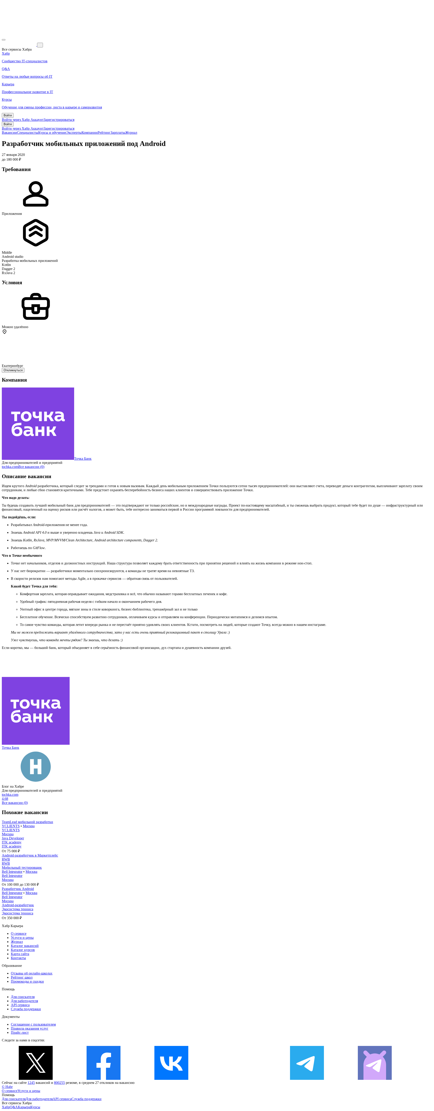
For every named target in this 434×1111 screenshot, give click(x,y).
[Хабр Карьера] (19, 45)
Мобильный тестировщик (22, 867)
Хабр (6, 1107)
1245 (31, 1083)
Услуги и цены (22, 938)
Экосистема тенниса (17, 909)
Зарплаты (118, 132)
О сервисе (18, 933)
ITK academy (11, 842)
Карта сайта (20, 954)
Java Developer (13, 838)
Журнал (131, 132)
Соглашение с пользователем (33, 1024)
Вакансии (9, 132)
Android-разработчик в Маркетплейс (30, 855)
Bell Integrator (12, 872)
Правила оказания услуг (29, 1028)
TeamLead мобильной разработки (27, 822)
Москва (29, 826)
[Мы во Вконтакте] (171, 1078)
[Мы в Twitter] (36, 1078)
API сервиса (20, 1005)
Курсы (35, 1107)
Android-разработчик (18, 905)
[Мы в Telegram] (307, 1078)
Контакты (18, 958)
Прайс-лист (20, 1032)
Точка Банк (83, 458)
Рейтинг (104, 132)
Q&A (14, 1107)
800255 (59, 1083)
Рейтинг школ (22, 977)
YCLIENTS (11, 826)
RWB (6, 859)
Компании (90, 132)
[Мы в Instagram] (239, 1078)
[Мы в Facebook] (103, 1078)
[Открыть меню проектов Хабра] (3, 39)
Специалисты (27, 132)
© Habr (7, 1087)
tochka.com (10, 467)
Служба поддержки (26, 1009)
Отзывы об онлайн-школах (31, 973)
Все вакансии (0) (31, 467)
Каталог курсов (23, 950)
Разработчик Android (18, 889)
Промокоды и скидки (27, 981)
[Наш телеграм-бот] (375, 1078)
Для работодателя (24, 1001)
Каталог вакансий (25, 946)
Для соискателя (23, 997)
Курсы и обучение (52, 132)
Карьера (24, 1107)
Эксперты (74, 132)
